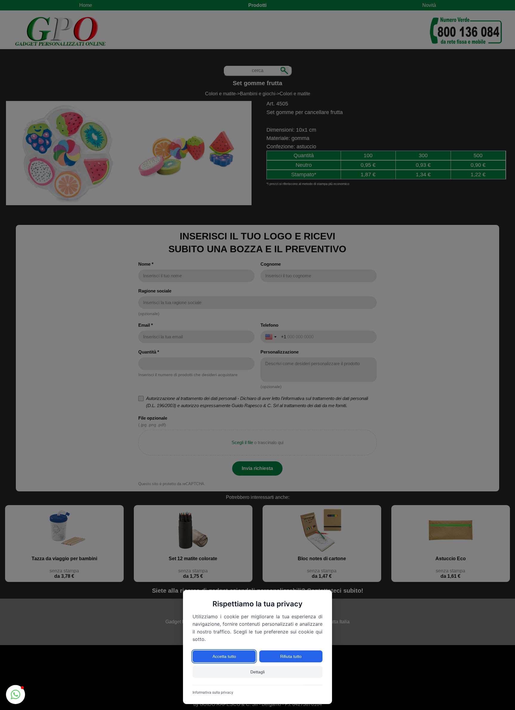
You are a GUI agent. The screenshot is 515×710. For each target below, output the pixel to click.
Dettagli (257, 671)
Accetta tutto (224, 656)
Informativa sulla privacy (213, 692)
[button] (15, 694)
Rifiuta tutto (291, 656)
